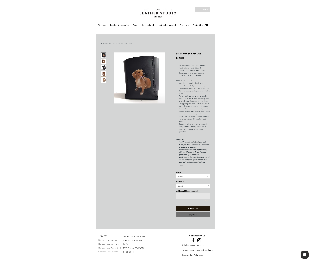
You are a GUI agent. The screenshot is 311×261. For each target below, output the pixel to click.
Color (179, 172)
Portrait (180, 182)
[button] (119, 25)
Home (104, 44)
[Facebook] (193, 240)
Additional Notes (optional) (187, 191)
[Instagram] (199, 240)
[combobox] (193, 176)
